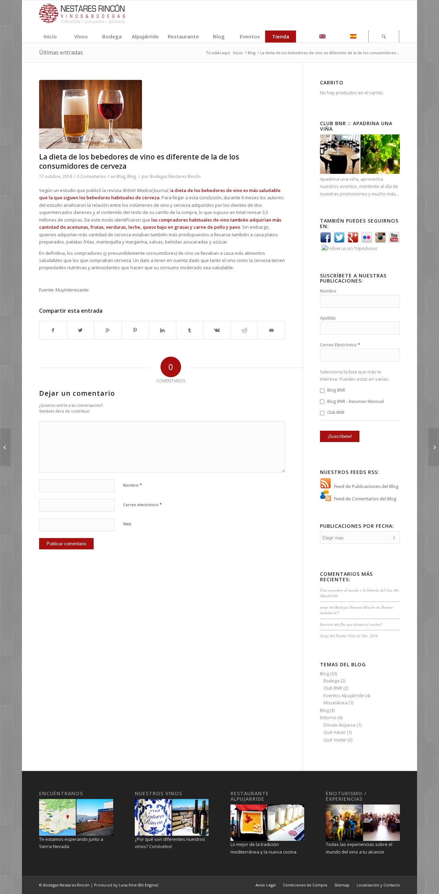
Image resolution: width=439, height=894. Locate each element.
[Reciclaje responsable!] (433, 447)
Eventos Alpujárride (343, 695)
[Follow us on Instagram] (380, 241)
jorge (324, 607)
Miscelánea (335, 703)
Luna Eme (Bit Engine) (138, 884)
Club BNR (335, 412)
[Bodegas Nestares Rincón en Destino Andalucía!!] (5, 447)
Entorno (328, 717)
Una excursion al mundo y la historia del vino (356, 590)
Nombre (132, 485)
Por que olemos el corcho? (361, 624)
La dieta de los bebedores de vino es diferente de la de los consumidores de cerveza (139, 161)
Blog (252, 52)
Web (127, 523)
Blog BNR (335, 390)
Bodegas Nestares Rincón (175, 176)
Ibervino (326, 624)
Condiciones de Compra (305, 884)
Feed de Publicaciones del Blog (366, 486)
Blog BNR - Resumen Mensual (355, 401)
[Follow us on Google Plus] (352, 241)
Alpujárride (329, 595)
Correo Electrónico (340, 345)
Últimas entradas (61, 52)
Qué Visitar (334, 740)
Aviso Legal (266, 884)
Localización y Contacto (378, 884)
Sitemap (341, 884)
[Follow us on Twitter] (339, 241)
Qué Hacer (334, 732)
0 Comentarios (91, 176)
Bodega (331, 681)
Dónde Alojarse (339, 725)
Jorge (324, 635)
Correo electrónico (142, 504)
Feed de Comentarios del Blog (365, 499)
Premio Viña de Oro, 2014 (357, 635)
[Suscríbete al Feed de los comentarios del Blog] (325, 499)
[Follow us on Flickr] (366, 241)
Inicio (238, 52)
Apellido (328, 318)
